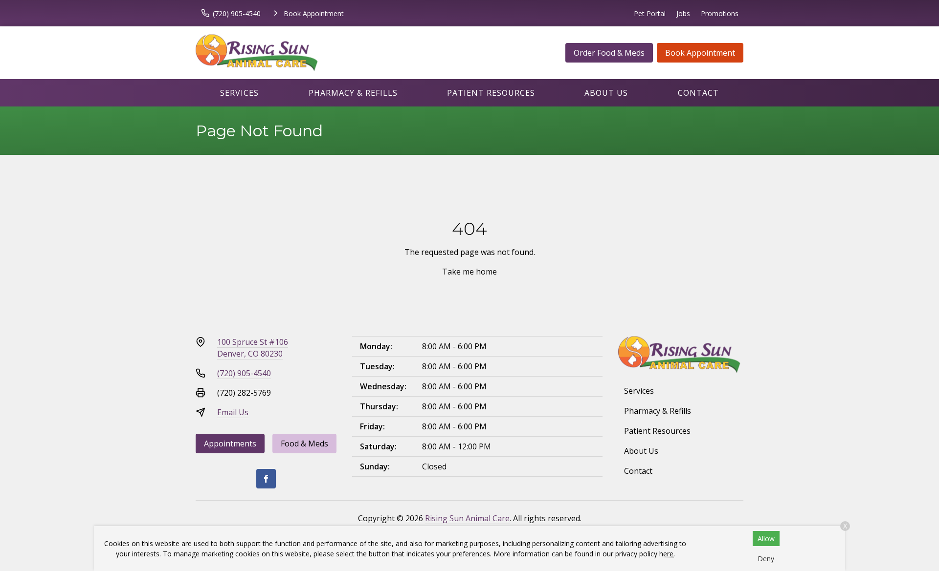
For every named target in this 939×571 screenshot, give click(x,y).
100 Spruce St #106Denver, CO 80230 (252, 348)
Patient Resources (491, 92)
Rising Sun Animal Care (467, 518)
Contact (698, 92)
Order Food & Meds (609, 52)
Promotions (719, 13)
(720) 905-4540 (244, 373)
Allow (766, 538)
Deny (766, 558)
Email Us (232, 412)
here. (667, 553)
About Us (606, 92)
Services (239, 92)
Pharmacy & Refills (353, 92)
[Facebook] (266, 478)
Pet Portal (650, 13)
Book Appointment (700, 52)
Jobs (683, 13)
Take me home (469, 271)
